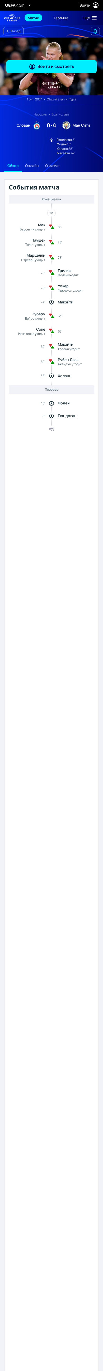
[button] (88, 18)
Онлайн (32, 166)
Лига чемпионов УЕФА (12, 17)
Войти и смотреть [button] (56, 66)
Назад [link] (15, 31)
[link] (33, 18)
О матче (52, 166)
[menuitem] (36, 18)
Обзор (13, 166)
